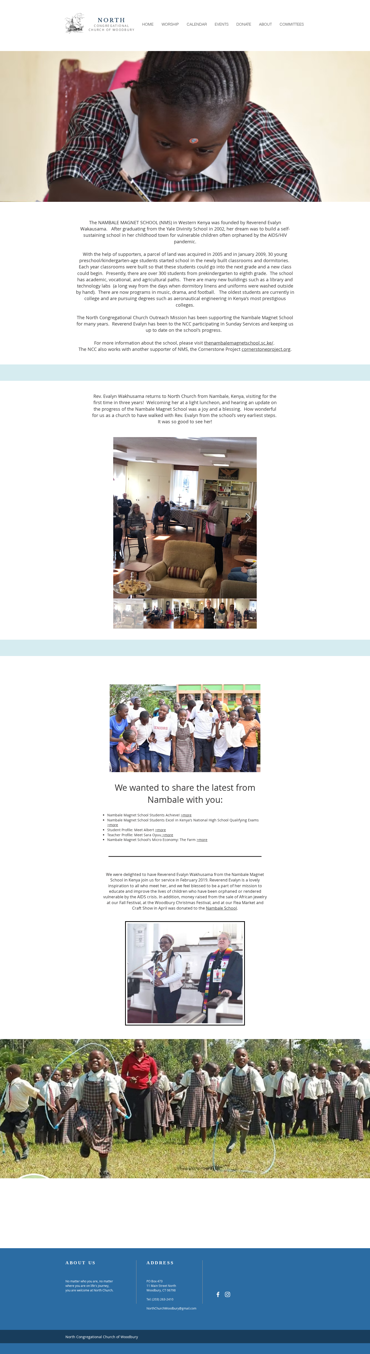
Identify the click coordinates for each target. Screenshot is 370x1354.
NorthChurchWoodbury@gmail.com (171, 1308)
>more (186, 815)
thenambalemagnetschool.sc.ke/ (238, 343)
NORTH (112, 20)
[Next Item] (248, 518)
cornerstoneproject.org (266, 349)
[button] (170, 24)
